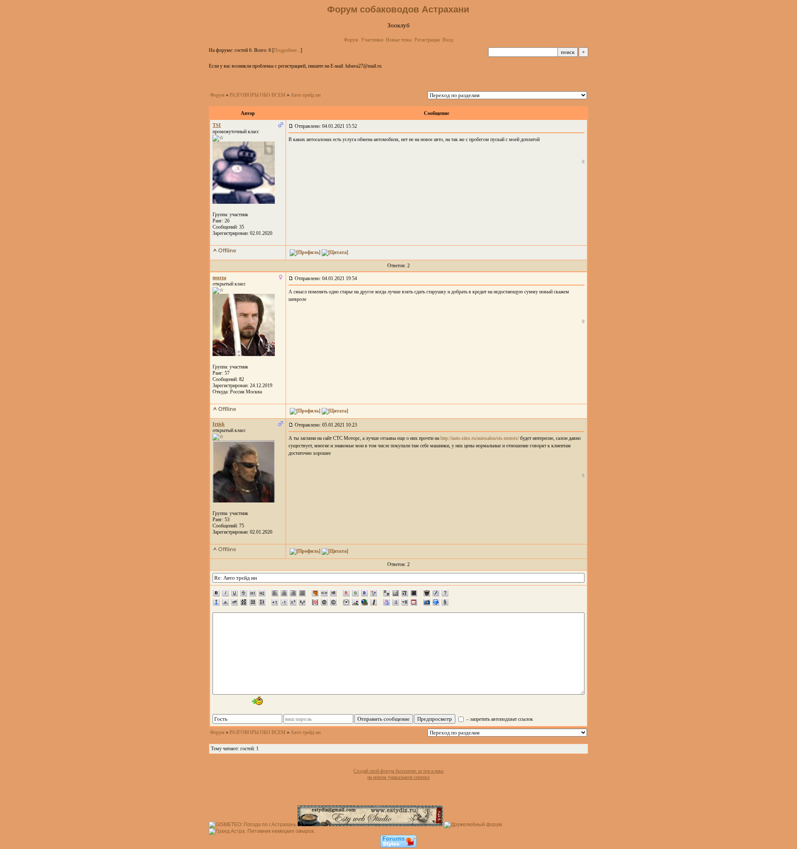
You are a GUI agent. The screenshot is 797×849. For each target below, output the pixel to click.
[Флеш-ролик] (436, 593)
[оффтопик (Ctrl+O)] (234, 602)
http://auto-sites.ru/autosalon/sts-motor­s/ (479, 438)
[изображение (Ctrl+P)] (355, 602)
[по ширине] (302, 593)
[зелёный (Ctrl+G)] (355, 593)
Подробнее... (287, 50)
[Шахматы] (426, 593)
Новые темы (399, 40)
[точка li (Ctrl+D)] (395, 602)
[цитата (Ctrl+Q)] (386, 593)
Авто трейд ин (305, 95)
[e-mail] (324, 602)
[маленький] (284, 602)
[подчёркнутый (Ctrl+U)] (234, 593)
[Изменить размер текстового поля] (216, 602)
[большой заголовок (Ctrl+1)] (252, 593)
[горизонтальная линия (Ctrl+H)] (333, 593)
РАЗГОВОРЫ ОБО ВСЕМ (258, 95)
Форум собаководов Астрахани (398, 9)
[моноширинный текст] (252, 602)
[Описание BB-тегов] (445, 593)
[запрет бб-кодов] (315, 602)
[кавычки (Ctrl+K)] (324, 593)
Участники (372, 40)
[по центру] (284, 593)
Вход (448, 40)
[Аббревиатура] (243, 602)
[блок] (395, 593)
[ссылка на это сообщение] (290, 126)
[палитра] (373, 593)
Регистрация (427, 40)
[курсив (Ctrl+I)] (225, 593)
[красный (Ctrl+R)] (346, 593)
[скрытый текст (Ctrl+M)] (404, 593)
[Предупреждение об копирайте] (333, 602)
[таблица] (414, 593)
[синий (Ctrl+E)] (364, 593)
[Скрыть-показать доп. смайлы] (256, 700)
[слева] (274, 593)
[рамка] (315, 593)
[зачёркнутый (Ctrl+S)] (243, 593)
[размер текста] (262, 602)
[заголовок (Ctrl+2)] (262, 593)
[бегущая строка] (225, 602)
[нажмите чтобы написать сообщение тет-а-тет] (244, 202)
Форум (351, 40)
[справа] (293, 593)
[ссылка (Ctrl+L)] (364, 602)
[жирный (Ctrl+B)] (216, 593)
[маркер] (373, 602)
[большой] (274, 602)
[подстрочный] (302, 602)
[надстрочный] (293, 602)
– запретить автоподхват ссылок (499, 719)
